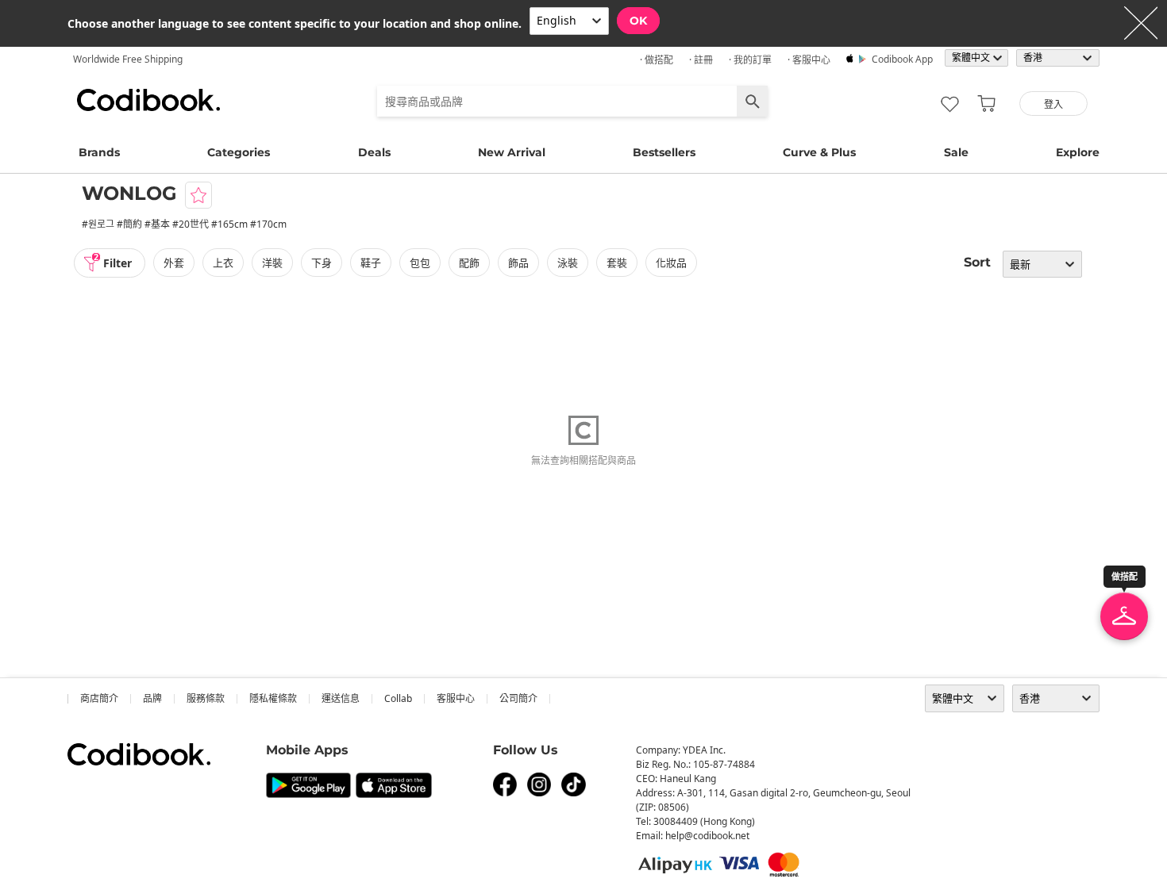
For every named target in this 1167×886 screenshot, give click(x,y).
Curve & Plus (819, 152)
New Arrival (511, 152)
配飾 (469, 262)
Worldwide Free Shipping (128, 59)
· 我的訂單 (750, 60)
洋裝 (272, 262)
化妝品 (671, 262)
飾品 (518, 262)
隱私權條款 (273, 698)
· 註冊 (701, 60)
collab (398, 698)
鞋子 (370, 262)
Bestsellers (664, 152)
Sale (956, 152)
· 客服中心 (809, 60)
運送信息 (341, 698)
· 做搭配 (656, 60)
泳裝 (567, 262)
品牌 (152, 698)
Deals (374, 152)
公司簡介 (518, 698)
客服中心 (456, 698)
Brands (99, 152)
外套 (174, 262)
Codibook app (902, 59)
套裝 (617, 262)
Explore (1078, 152)
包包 (420, 262)
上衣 (223, 262)
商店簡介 (99, 698)
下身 (321, 262)
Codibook (148, 100)
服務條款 (206, 698)
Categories (238, 152)
